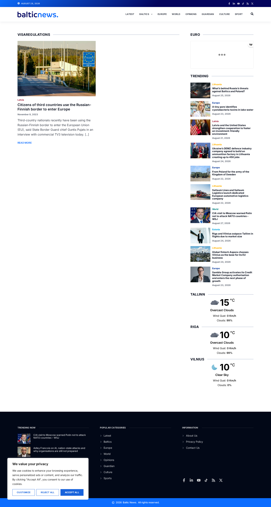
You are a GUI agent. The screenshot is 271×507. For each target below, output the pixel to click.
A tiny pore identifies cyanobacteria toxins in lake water (232, 108)
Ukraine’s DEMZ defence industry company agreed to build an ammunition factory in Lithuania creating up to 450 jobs (232, 153)
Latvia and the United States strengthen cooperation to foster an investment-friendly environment (231, 129)
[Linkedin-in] (234, 3)
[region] (47, 479)
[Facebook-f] (229, 3)
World (176, 14)
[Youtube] (238, 3)
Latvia (21, 99)
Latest (130, 14)
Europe (162, 14)
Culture (224, 14)
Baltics (144, 14)
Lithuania (217, 84)
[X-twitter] (252, 3)
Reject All (47, 492)
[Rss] (247, 3)
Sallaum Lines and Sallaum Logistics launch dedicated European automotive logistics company (230, 194)
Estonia (216, 229)
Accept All (72, 492)
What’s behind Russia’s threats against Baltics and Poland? (230, 90)
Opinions (191, 14)
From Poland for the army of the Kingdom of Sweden (230, 173)
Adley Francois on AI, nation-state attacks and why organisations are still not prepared (59, 449)
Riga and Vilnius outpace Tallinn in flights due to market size (232, 235)
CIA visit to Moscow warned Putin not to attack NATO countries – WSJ (232, 216)
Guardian (208, 14)
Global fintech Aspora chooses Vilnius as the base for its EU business (230, 255)
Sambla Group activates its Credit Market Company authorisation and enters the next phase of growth (232, 276)
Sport (239, 14)
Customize (23, 492)
